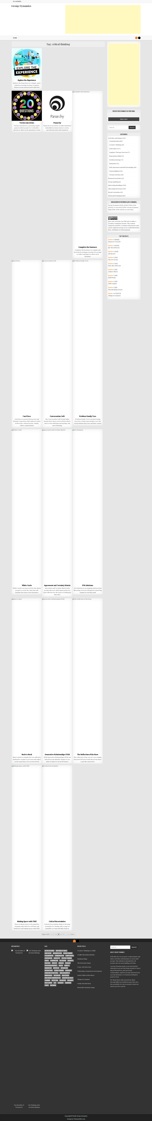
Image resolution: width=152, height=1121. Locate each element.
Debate (47, 961)
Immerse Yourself (114, 242)
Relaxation (112, 163)
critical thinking (67, 958)
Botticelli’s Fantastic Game (86, 987)
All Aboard (111, 254)
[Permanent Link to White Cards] (27, 506)
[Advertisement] (103, 19)
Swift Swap (112, 277)
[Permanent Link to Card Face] (27, 337)
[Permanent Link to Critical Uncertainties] (57, 842)
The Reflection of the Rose (87, 754)
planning (47, 980)
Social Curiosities (114, 192)
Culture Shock (113, 271)
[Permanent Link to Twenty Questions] (27, 106)
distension (63, 961)
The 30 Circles (113, 260)
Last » (73, 934)
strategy (60, 983)
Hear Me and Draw (114, 265)
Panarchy (57, 123)
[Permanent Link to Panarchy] (57, 106)
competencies (70, 956)
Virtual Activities (114, 175)
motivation (57, 975)
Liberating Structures (115, 189)
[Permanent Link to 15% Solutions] (87, 506)
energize (61, 963)
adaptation (48, 953)
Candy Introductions (84, 983)
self (55, 983)
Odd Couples (112, 283)
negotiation (65, 975)
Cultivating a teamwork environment (89, 971)
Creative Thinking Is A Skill (86, 950)
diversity (70, 961)
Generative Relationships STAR (57, 754)
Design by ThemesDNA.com (76, 1119)
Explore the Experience (27, 80)
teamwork (68, 983)
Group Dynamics (21, 6)
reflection (55, 980)
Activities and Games (115, 138)
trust (46, 985)
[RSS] (136, 38)
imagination (48, 968)
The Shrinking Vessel (115, 289)
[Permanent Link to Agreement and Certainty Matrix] (57, 506)
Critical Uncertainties (57, 921)
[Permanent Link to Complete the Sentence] (87, 168)
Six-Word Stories (114, 247)
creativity (57, 958)
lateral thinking (59, 970)
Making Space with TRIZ (27, 921)
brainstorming (67, 953)
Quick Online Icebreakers (85, 975)
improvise (56, 968)
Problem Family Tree (87, 416)
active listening (49, 951)
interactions (48, 970)
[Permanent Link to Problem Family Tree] (87, 337)
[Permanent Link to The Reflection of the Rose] (87, 675)
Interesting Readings (115, 185)
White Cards (27, 585)
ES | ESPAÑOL (17, 1)
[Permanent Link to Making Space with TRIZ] (27, 842)
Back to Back (27, 754)
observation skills (67, 978)
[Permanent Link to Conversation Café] (57, 337)
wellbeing (53, 985)
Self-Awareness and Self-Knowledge (121, 167)
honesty (67, 966)
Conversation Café (57, 416)
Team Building (114, 171)
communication (59, 956)
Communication (114, 141)
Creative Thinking (115, 145)
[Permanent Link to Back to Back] (27, 675)
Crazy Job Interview (84, 967)
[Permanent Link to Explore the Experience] (27, 63)
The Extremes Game (84, 963)
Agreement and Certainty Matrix (57, 585)
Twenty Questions (26, 123)
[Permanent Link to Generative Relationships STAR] (57, 675)
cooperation (48, 958)
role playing (48, 983)
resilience (70, 980)
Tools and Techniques (115, 196)
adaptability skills (61, 951)
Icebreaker (113, 148)
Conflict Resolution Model (85, 955)
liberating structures (51, 973)
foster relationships (51, 966)
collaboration (49, 956)
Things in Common (114, 295)
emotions (47, 963)
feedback (67, 963)
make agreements (65, 973)
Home (15, 38)
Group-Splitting (113, 182)
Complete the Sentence (87, 247)
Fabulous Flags (82, 959)
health (61, 966)
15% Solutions (87, 585)
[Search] (139, 38)
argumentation (57, 953)
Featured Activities (114, 178)
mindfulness (48, 975)
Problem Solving (114, 160)
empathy (54, 963)
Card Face (27, 416)
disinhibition (54, 961)
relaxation (63, 980)
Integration (64, 968)
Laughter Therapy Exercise (118, 152)
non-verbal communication (52, 978)
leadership (68, 970)
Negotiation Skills (115, 156)
